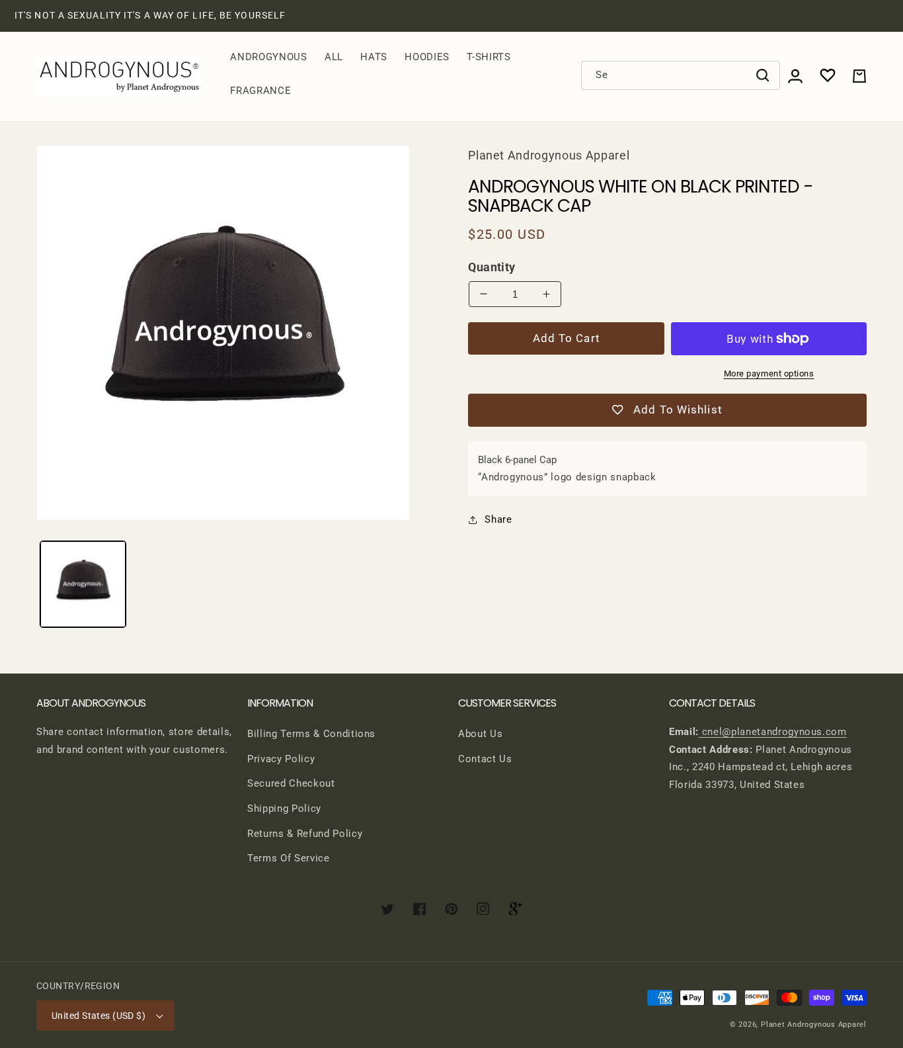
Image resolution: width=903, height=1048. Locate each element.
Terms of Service (288, 858)
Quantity (492, 267)
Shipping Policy (284, 808)
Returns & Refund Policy (304, 834)
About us (480, 734)
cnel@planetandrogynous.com (773, 732)
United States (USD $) (98, 1015)
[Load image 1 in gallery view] (83, 584)
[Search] (763, 75)
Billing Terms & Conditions (311, 734)
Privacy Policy (281, 759)
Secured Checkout (291, 783)
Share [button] (498, 519)
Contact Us (485, 759)
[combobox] (681, 75)
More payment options (769, 373)
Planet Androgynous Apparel (814, 1024)
